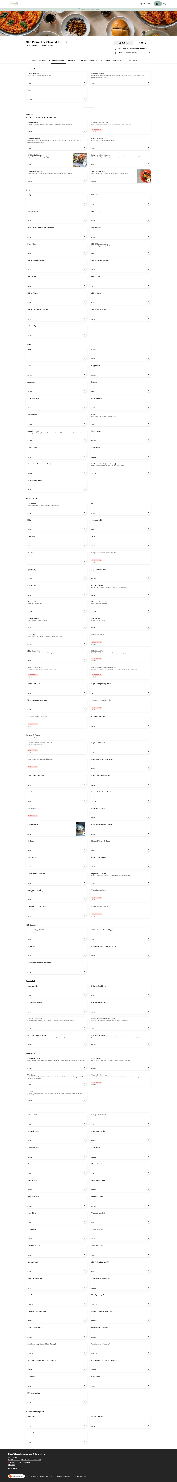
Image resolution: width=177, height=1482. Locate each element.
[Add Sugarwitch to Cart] (84, 1425)
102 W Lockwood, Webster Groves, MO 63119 (24, 1460)
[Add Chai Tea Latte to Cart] (148, 407)
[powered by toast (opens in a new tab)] (16, 1476)
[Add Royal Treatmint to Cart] (84, 627)
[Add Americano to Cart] (84, 390)
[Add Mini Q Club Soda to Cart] (84, 692)
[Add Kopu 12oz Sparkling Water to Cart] (148, 692)
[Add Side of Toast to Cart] (148, 285)
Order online (12, 1468)
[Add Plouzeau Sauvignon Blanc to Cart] (84, 1320)
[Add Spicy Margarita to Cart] (84, 1205)
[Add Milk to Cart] (84, 528)
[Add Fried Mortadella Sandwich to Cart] (148, 164)
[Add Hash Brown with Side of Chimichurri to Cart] (84, 236)
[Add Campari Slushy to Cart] (84, 1140)
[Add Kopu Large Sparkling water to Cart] (84, 709)
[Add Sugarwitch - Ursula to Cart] (84, 899)
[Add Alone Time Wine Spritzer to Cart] (148, 1287)
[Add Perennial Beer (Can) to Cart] (84, 1287)
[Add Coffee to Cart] (148, 358)
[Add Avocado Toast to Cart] (84, 131)
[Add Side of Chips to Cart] (148, 302)
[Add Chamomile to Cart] (84, 578)
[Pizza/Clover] (13, 3)
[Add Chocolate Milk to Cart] (148, 528)
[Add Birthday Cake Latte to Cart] (84, 489)
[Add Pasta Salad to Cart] (84, 252)
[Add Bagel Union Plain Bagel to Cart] (84, 784)
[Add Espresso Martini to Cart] (84, 1156)
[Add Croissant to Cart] (84, 849)
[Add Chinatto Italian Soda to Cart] (148, 725)
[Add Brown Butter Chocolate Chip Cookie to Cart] (148, 800)
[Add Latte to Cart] (84, 99)
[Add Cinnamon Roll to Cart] (84, 833)
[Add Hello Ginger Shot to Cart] (84, 659)
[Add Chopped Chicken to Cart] (84, 1067)
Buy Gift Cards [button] (145, 4)
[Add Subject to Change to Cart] (148, 1205)
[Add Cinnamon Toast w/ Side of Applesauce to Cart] (148, 955)
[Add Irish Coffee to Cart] (148, 456)
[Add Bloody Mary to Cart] (84, 1123)
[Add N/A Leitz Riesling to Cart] (84, 1402)
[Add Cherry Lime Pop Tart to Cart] (148, 866)
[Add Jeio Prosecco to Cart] (84, 1303)
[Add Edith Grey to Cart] (84, 643)
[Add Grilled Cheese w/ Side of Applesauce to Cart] (148, 938)
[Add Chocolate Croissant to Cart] (148, 817)
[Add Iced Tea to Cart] (84, 561)
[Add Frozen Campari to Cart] (148, 1425)
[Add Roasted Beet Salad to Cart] (148, 1044)
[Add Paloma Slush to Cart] (84, 1189)
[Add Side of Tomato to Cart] (84, 302)
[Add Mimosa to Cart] (84, 1172)
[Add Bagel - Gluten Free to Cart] (148, 751)
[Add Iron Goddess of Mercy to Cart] (148, 578)
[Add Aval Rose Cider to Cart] (148, 1254)
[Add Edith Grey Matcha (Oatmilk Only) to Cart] (148, 472)
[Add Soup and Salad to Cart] (84, 995)
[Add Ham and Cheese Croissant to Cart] (148, 849)
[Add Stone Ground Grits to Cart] (148, 180)
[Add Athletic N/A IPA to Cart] (148, 1238)
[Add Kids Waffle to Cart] (84, 955)
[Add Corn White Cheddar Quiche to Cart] (148, 833)
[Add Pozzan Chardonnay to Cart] (84, 1336)
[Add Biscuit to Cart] (84, 800)
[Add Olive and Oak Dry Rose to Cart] (148, 1336)
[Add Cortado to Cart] (148, 423)
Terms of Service (32, 1476)
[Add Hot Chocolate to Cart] (148, 440)
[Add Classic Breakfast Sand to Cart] (84, 82)
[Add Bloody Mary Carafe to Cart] (148, 1123)
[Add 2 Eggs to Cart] (84, 203)
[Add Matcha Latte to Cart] (84, 423)
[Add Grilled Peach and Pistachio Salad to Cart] (148, 1027)
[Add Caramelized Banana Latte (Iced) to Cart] (84, 472)
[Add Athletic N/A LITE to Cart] (84, 1254)
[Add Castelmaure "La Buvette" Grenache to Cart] (148, 1369)
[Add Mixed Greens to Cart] (148, 236)
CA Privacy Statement (64, 1476)
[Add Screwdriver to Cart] (84, 1221)
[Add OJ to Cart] (148, 512)
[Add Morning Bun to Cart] (84, 866)
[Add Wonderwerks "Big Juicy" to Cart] (148, 1352)
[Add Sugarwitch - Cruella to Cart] (148, 882)
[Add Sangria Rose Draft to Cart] (148, 1189)
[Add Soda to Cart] (148, 545)
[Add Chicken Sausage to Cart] (84, 220)
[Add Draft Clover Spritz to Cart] (148, 1140)
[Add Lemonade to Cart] (84, 545)
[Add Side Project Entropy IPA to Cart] (148, 1271)
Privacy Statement (46, 1476)
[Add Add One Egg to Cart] (84, 334)
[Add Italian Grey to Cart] (148, 627)
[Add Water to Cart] (84, 358)
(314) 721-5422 (13, 1457)
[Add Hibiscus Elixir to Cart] (84, 610)
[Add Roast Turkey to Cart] (148, 1067)
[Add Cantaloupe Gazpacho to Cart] (84, 1011)
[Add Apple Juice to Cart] (84, 512)
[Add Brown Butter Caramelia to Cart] (84, 882)
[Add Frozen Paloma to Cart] (84, 1441)
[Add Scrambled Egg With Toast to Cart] (84, 938)
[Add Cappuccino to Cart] (148, 374)
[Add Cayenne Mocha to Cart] (84, 407)
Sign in (165, 4)
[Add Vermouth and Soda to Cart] (148, 1221)
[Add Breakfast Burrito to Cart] (148, 82)
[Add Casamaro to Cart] (84, 1385)
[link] (33, 60)
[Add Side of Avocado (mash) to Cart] (84, 269)
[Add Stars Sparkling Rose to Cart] (148, 1303)
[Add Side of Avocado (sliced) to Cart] (148, 269)
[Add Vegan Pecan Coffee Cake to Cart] (84, 915)
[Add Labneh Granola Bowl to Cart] (84, 180)
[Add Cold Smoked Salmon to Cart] (84, 164)
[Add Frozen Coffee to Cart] (84, 456)
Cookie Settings (80, 1476)
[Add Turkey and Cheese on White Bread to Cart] (84, 971)
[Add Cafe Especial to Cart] (84, 1238)
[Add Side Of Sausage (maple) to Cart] (148, 252)
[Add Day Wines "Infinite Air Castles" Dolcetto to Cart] (84, 1369)
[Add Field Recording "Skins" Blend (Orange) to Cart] (84, 1352)
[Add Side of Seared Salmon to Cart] (148, 318)
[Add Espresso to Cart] (148, 390)
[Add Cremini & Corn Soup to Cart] (148, 1011)
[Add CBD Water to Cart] (148, 1385)
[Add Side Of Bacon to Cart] (148, 203)
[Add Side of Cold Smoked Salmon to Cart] (84, 318)
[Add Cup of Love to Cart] (84, 594)
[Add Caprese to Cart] (84, 1100)
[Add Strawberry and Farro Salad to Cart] (84, 1044)
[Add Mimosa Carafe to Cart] (148, 1172)
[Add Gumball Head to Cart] (84, 1271)
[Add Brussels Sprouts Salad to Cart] (84, 1027)
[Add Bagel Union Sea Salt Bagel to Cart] (148, 784)
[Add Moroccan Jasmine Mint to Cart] (148, 610)
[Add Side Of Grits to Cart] (84, 285)
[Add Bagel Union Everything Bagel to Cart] (148, 768)
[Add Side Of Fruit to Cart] (148, 220)
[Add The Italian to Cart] (84, 1083)
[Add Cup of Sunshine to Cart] (148, 594)
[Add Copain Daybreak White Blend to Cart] (148, 1320)
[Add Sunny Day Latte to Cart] (84, 440)
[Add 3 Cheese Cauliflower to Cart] (148, 995)
